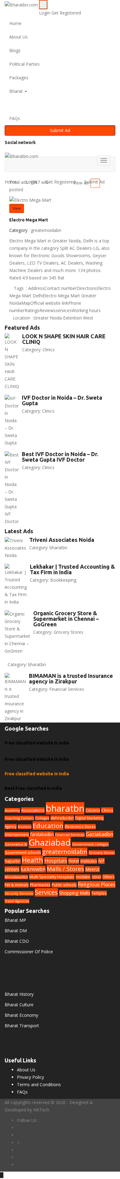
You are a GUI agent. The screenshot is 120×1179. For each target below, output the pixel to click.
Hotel (73, 861)
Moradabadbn (16, 877)
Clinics (48, 349)
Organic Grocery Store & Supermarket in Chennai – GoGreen (66, 618)
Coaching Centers (19, 818)
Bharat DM (16, 931)
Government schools (23, 852)
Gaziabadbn (99, 834)
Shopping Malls (74, 893)
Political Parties (24, 64)
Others (108, 877)
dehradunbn (62, 818)
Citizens (93, 810)
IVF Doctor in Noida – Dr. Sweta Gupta (62, 400)
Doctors (24, 826)
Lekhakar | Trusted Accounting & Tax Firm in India (72, 569)
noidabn (83, 877)
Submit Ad (60, 130)
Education (48, 825)
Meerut (92, 869)
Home (15, 23)
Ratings (32, 310)
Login (45, 13)
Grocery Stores (68, 632)
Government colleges (90, 844)
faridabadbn (42, 834)
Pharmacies (40, 884)
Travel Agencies (17, 901)
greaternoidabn (46, 230)
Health (32, 859)
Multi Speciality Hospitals (51, 877)
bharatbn (58, 547)
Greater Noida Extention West (63, 318)
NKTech (41, 1110)
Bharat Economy (21, 1015)
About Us (18, 37)
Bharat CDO (17, 941)
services (64, 310)
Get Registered (66, 13)
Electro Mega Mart (28, 219)
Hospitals (55, 860)
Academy (12, 810)
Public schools (64, 885)
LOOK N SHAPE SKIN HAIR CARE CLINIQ (64, 339)
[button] (60, 105)
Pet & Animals (17, 885)
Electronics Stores (80, 826)
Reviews (47, 310)
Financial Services (66, 689)
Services (46, 892)
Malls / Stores (65, 868)
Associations (33, 810)
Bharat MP (15, 920)
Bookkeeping (63, 580)
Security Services (19, 893)
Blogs (15, 50)
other (96, 877)
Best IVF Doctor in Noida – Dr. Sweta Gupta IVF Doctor (60, 457)
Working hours (86, 310)
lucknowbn (33, 869)
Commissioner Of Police (29, 951)
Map (25, 303)
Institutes (88, 861)
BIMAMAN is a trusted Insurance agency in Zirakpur (71, 678)
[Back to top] (1, 1175)
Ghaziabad (50, 842)
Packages (18, 77)
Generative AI (16, 844)
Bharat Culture (19, 1005)
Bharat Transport (22, 1026)
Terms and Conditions (39, 1084)
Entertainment (17, 834)
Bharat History (19, 994)
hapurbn (13, 861)
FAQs (14, 118)
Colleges (42, 818)
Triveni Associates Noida (61, 540)
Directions (87, 288)
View (17, 208)
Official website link (49, 303)
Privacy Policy (30, 1077)
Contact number (60, 288)
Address (36, 288)
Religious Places (96, 884)
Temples (99, 893)
